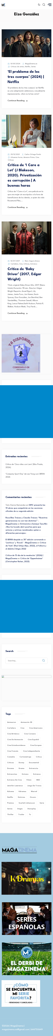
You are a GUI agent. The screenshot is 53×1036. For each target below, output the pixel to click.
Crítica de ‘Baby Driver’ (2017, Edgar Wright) (24, 274)
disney (21, 763)
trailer (21, 814)
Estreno (25, 774)
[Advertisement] (26, 411)
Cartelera (14, 264)
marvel (34, 791)
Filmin (28, 780)
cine (22, 728)
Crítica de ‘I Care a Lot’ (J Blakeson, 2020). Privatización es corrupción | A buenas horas (25, 175)
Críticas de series (17, 67)
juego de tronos (34, 786)
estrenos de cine (14, 780)
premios (10, 803)
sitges (20, 809)
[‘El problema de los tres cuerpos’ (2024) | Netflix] (26, 57)
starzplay (31, 809)
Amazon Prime (29, 157)
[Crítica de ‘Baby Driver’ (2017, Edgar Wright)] (26, 254)
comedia (11, 757)
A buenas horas (17, 157)
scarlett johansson (27, 803)
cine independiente (31, 751)
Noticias (21, 797)
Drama (21, 768)
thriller (10, 814)
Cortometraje (25, 757)
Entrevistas (12, 774)
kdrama (10, 791)
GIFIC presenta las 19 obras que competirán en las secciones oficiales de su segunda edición (25, 508)
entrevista (33, 768)
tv (30, 814)
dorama (10, 768)
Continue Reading (16, 101)
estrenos (37, 774)
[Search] (45, 658)
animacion (11, 722)
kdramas (22, 791)
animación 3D (26, 722)
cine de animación (15, 739)
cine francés (12, 751)
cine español (33, 739)
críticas (10, 763)
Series (33, 67)
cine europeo (36, 745)
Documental (34, 763)
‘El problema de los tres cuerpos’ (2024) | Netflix (26, 77)
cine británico (13, 734)
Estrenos (33, 264)
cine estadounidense (16, 745)
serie (42, 803)
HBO (38, 780)
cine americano (35, 728)
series (9, 809)
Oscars (33, 797)
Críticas (11, 160)
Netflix (27, 67)
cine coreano (30, 734)
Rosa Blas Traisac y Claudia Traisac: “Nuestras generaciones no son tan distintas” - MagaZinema (26, 521)
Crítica (39, 757)
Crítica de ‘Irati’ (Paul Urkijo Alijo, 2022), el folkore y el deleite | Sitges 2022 (26, 546)
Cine (37, 157)
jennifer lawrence (15, 786)
